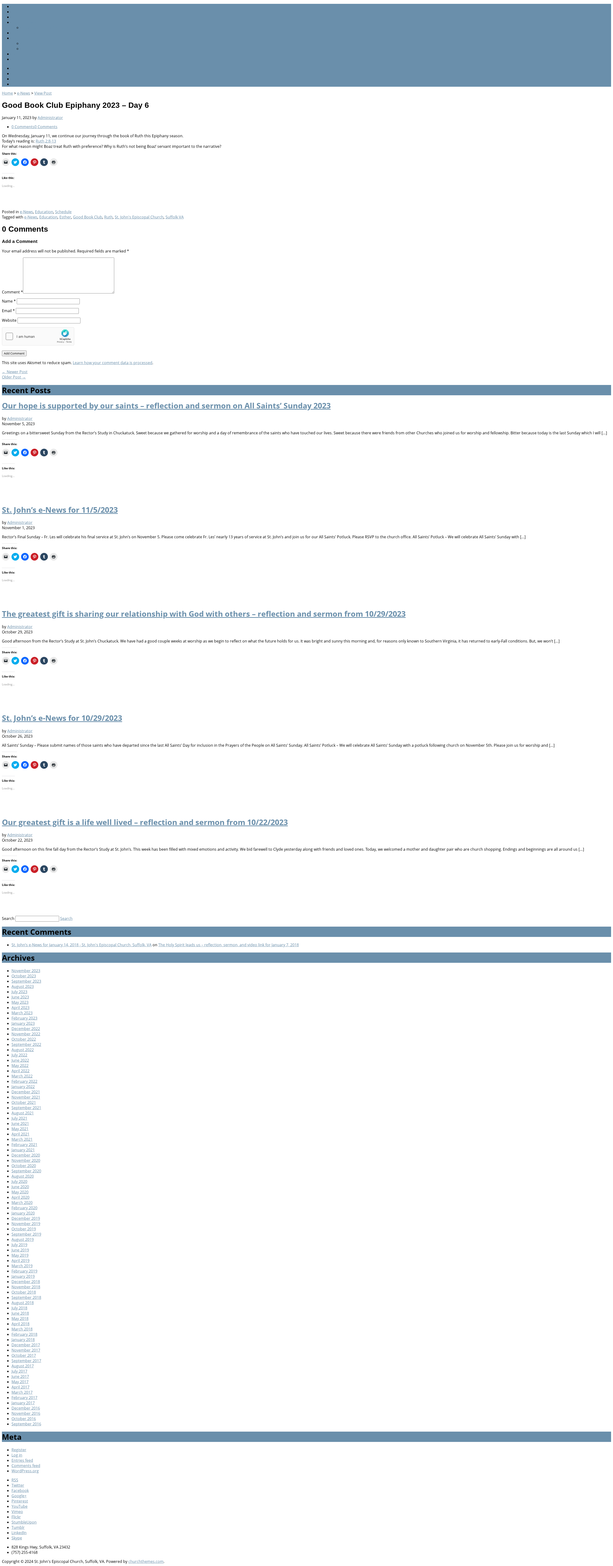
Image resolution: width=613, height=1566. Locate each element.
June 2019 (20, 1250)
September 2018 (26, 1297)
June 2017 (20, 1376)
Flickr (16, 1517)
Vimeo (17, 1511)
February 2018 (24, 1334)
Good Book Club (87, 217)
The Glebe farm (35, 48)
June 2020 (20, 1186)
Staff (15, 11)
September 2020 (26, 1171)
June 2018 (20, 1313)
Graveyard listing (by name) (46, 27)
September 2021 (26, 1107)
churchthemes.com (146, 1561)
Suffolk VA (174, 217)
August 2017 (22, 1366)
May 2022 (19, 1065)
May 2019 (19, 1255)
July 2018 (19, 1308)
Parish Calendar (25, 32)
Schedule (63, 211)
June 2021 (20, 1123)
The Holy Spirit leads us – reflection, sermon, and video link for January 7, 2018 (228, 944)
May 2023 (19, 1002)
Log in (16, 1455)
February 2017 (24, 1397)
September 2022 (26, 1044)
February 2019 (24, 1271)
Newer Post (15, 371)
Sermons (19, 17)
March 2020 (22, 1202)
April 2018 (20, 1323)
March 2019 (22, 1265)
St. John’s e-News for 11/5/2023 (60, 510)
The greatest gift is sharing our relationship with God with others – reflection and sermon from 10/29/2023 (204, 613)
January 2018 (23, 1339)
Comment (12, 292)
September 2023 (26, 981)
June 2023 (20, 997)
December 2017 (25, 1345)
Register (18, 1449)
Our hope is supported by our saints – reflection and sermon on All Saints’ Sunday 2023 (166, 405)
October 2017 (23, 1355)
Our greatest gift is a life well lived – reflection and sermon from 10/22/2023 (145, 822)
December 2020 (25, 1155)
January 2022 (23, 1086)
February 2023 (24, 1018)
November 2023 (25, 970)
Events (17, 54)
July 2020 (19, 1181)
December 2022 (25, 1028)
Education (44, 211)
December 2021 (25, 1092)
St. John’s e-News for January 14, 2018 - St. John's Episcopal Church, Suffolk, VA (81, 944)
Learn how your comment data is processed (112, 362)
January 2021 (23, 1150)
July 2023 (19, 991)
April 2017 (20, 1387)
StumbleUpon (24, 1522)
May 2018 (19, 1318)
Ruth (108, 217)
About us (19, 59)
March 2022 (22, 1076)
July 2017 (19, 1371)
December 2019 (25, 1218)
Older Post (14, 377)
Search (8, 918)
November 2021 (25, 1097)
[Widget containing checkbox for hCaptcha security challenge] (38, 336)
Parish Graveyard (27, 22)
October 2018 (23, 1292)
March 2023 (22, 1012)
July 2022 (19, 1055)
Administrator (50, 117)
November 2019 (25, 1223)
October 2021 (23, 1102)
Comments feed (25, 1465)
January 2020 (23, 1213)
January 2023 (23, 1023)
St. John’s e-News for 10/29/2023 (62, 718)
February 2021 (24, 1144)
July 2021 (19, 1118)
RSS (14, 68)
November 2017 (25, 1350)
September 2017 (26, 1360)
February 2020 (24, 1207)
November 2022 (25, 1034)
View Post (43, 93)
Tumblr (18, 1527)
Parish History (24, 38)
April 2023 (20, 1007)
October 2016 (23, 1418)
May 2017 (19, 1381)
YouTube (19, 1506)
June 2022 (20, 1060)
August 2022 (22, 1049)
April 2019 (20, 1260)
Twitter (17, 73)
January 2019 (23, 1276)
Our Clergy (30, 43)
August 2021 (22, 1113)
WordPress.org (25, 1471)
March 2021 (22, 1139)
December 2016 (25, 1408)
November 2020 (25, 1160)
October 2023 (23, 976)
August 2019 (22, 1239)
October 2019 (23, 1229)
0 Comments (22, 126)
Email (8, 310)
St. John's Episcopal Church (139, 217)
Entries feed (22, 1460)
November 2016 (25, 1413)
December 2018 (25, 1281)
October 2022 (23, 1039)
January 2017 (23, 1402)
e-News (23, 93)
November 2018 (25, 1287)
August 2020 (22, 1176)
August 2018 (22, 1302)
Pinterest (19, 1501)
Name (9, 301)
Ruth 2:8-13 (46, 141)
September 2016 (26, 1424)
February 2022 (24, 1081)
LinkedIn (19, 1532)
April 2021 (20, 1134)
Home (17, 6)
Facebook (20, 78)
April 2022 (20, 1070)
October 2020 (23, 1165)
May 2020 (19, 1192)
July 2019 (19, 1244)
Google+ (19, 84)
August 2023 (22, 986)
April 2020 (20, 1197)
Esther (65, 217)
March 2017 (22, 1392)
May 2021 (19, 1128)
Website (9, 320)
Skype (16, 1538)
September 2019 (26, 1234)
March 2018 (22, 1329)
